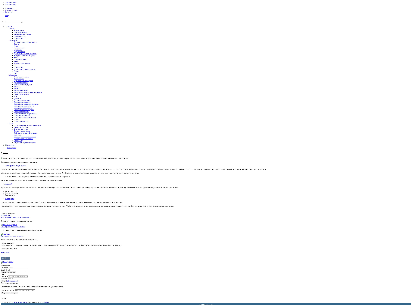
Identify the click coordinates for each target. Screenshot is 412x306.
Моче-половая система (22, 63)
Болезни (12, 28)
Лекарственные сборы (22, 131)
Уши (15, 73)
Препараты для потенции (23, 108)
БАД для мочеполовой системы (25, 133)
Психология (18, 67)
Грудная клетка (19, 52)
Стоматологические (21, 121)
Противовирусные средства (24, 110)
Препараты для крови (22, 100)
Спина (16, 71)
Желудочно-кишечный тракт (24, 56)
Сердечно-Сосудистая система (25, 143)
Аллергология (19, 30)
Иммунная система (21, 127)
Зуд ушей (8, 184)
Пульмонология (19, 36)
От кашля (17, 98)
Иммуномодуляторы (21, 94)
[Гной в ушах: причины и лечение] (9, 225)
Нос (15, 65)
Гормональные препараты (23, 81)
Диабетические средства (23, 85)
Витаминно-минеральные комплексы (27, 125)
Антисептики (19, 79)
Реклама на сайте (11, 10)
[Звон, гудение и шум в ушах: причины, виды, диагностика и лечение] (6, 215)
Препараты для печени (22, 102)
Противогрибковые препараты (25, 114)
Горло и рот (18, 50)
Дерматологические (21, 83)
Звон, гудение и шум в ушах (15, 166)
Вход (7, 16)
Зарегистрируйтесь (21, 302)
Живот (16, 57)
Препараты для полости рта (24, 106)
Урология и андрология (22, 34)
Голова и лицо (19, 48)
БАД (11, 123)
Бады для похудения (21, 129)
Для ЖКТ (17, 88)
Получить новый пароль (9, 293)
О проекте (9, 8)
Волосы (16, 44)
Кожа (16, 61)
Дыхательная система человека (25, 54)
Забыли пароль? (12, 281)
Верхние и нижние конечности (25, 42)
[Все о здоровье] (7, 262)
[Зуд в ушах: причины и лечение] (5, 234)
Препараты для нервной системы (26, 104)
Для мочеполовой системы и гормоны (28, 92)
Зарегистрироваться (8, 272)
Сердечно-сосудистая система (25, 69)
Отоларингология (20, 32)
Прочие (16, 119)
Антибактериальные (21, 77)
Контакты (8, 12)
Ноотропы (17, 135)
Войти (46, 302)
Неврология (18, 38)
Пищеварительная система (23, 139)
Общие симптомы (20, 59)
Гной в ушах (9, 199)
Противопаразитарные (22, 115)
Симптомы (13, 40)
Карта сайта (5, 252)
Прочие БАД (18, 141)
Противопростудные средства (25, 117)
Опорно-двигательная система (25, 137)
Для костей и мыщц (21, 90)
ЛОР (15, 96)
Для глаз (17, 86)
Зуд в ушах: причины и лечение (12, 236)
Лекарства (13, 75)
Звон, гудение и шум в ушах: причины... (15, 217)
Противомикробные (21, 112)
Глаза (16, 46)
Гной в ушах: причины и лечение (13, 227)
